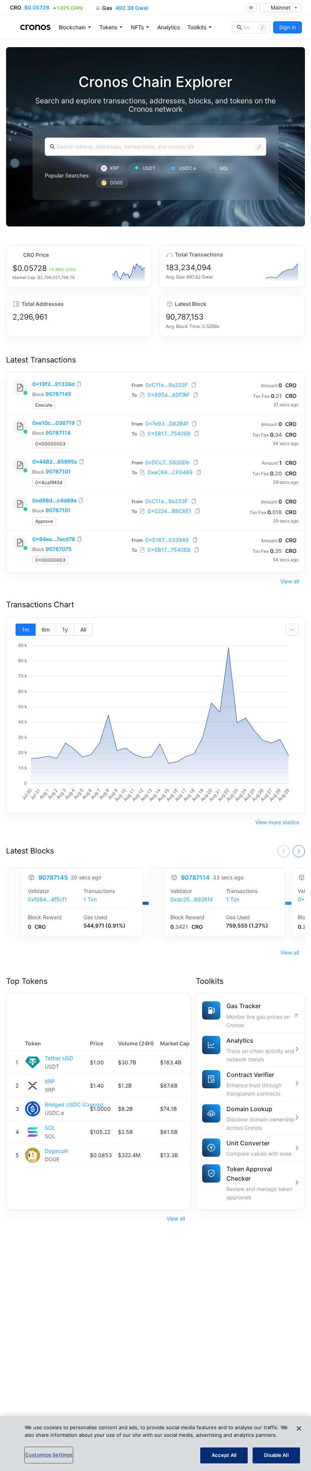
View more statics (277, 822)
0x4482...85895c (54, 461)
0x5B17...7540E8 (169, 433)
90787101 (58, 471)
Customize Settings (48, 1455)
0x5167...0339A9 (167, 540)
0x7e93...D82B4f (166, 423)
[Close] (299, 1428)
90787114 (58, 432)
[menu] (169, 27)
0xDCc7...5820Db (167, 462)
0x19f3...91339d (53, 384)
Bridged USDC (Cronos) (74, 1104)
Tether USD (59, 1058)
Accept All (224, 1455)
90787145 (58, 394)
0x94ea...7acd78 (53, 539)
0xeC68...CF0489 (170, 472)
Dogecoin (56, 1151)
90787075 (59, 549)
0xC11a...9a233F (166, 385)
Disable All (276, 1455)
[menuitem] (75, 27)
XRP (50, 1081)
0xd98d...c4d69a (54, 500)
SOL (50, 1127)
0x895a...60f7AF (169, 394)
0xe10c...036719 (53, 423)
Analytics (168, 27)
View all (289, 581)
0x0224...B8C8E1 (170, 511)
